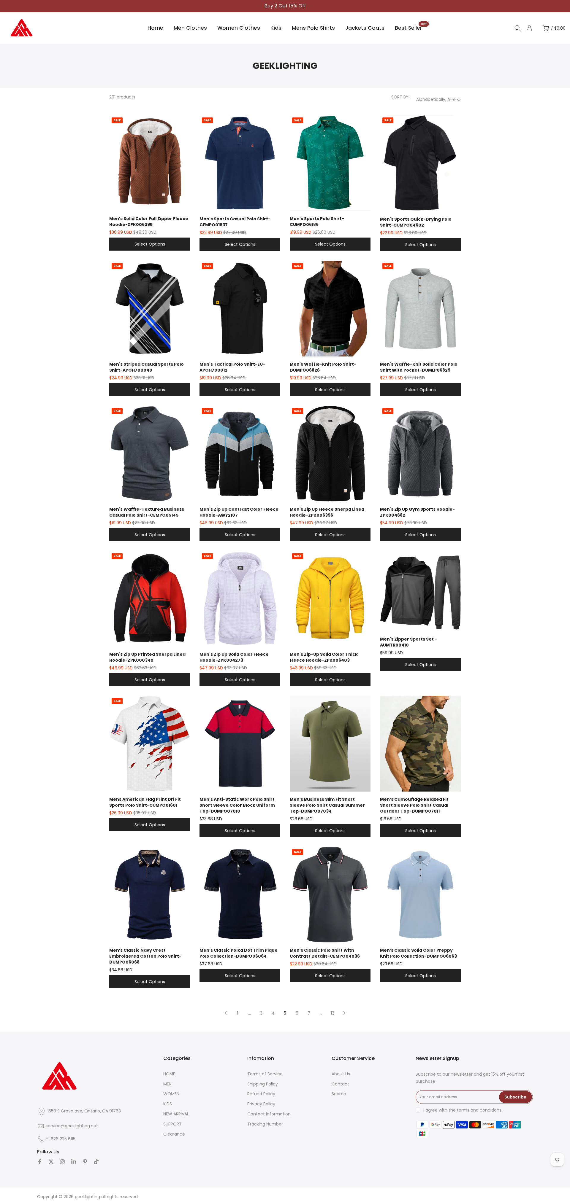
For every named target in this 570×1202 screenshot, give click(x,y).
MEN (167, 1084)
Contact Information (269, 1114)
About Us (341, 1074)
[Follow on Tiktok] (96, 1161)
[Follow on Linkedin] (73, 1161)
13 (332, 1013)
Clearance (174, 1134)
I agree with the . (462, 1110)
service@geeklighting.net (72, 1126)
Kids (275, 27)
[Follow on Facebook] (39, 1161)
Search (339, 1094)
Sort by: (400, 97)
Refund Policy (261, 1094)
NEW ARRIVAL (176, 1114)
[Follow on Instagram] (62, 1161)
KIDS (167, 1104)
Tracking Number (265, 1124)
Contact (340, 1084)
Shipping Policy (262, 1084)
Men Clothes (190, 27)
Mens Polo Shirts (313, 27)
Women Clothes (238, 27)
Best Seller (411, 27)
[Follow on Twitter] (51, 1161)
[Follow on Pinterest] (85, 1161)
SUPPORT (172, 1124)
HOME (169, 1074)
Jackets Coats (364, 27)
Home (155, 27)
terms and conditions (479, 1110)
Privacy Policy (261, 1104)
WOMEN (171, 1094)
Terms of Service (265, 1074)
